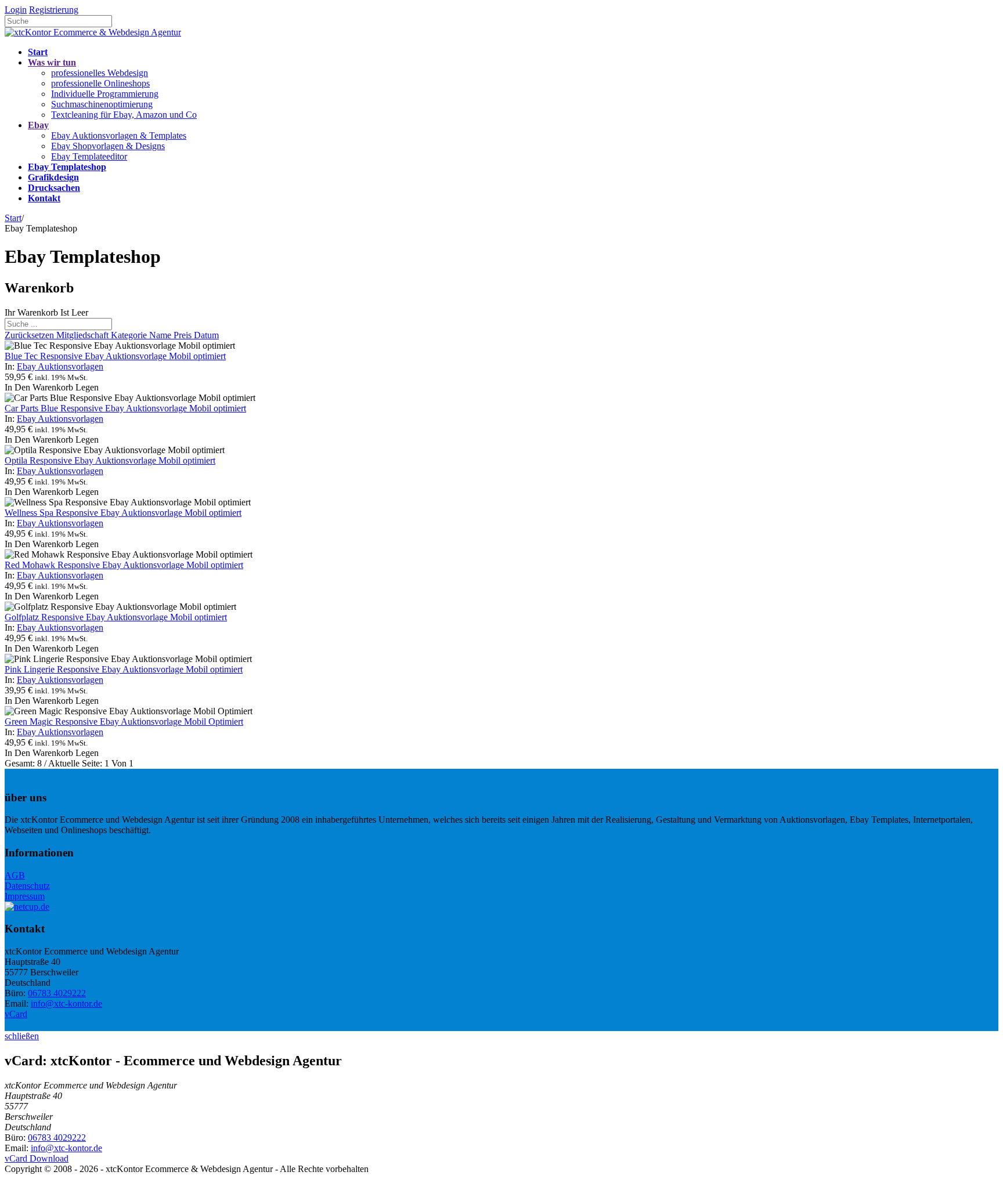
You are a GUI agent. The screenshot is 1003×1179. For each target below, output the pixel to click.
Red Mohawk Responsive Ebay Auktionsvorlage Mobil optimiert (124, 565)
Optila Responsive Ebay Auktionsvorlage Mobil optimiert (110, 460)
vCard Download (36, 1158)
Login (16, 10)
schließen (22, 1036)
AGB (15, 875)
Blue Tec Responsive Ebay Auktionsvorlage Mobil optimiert (115, 356)
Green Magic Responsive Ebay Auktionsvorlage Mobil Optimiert (124, 721)
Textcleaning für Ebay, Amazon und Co (124, 115)
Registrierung (53, 10)
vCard (16, 1014)
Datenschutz (27, 886)
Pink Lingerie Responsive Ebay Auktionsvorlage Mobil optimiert (124, 669)
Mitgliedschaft (83, 335)
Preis (184, 335)
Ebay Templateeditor (89, 156)
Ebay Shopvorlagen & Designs (108, 146)
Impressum (25, 896)
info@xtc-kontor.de (66, 1003)
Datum (206, 335)
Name (161, 335)
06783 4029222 (57, 993)
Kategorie (130, 335)
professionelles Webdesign (99, 73)
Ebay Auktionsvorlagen (60, 366)
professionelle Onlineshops (100, 83)
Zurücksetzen (30, 335)
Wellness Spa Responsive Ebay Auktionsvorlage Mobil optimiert (123, 513)
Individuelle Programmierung (104, 94)
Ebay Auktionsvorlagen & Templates (118, 135)
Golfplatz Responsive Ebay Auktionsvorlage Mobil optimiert (116, 617)
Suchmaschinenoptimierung (102, 104)
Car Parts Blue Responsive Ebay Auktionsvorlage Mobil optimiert (125, 408)
